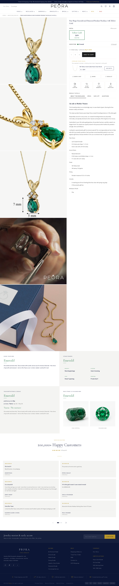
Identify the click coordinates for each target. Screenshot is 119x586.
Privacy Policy (39, 583)
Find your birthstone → (94, 1)
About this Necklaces (78, 96)
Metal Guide (51, 557)
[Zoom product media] (63, 21)
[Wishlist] (105, 6)
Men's (84, 11)
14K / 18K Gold (97, 568)
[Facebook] (13, 565)
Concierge (14, 6)
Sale (100, 11)
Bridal (64, 11)
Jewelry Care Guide (54, 563)
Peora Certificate (98, 559)
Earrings (41, 11)
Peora (24, 549)
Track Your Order (76, 554)
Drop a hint (77, 76)
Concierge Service (53, 569)
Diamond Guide (52, 566)
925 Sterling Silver (98, 565)
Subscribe (109, 536)
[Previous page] (53, 523)
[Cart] (114, 6)
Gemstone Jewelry (13, 15)
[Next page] (66, 523)
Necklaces (29, 11)
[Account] (110, 6)
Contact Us (74, 560)
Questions (105, 96)
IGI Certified (96, 562)
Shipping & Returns (76, 552)
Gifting (74, 11)
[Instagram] (5, 565)
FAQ (72, 557)
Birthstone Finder (53, 552)
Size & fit (96, 96)
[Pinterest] (9, 565)
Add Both (109, 68)
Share (94, 76)
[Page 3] (61, 522)
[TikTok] (17, 565)
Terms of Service (49, 583)
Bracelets (53, 11)
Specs (89, 96)
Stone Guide (51, 554)
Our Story (6, 6)
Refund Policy (60, 583)
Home (4, 15)
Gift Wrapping (75, 563)
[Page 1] (58, 522)
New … (93, 11)
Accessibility (69, 583)
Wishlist (109, 76)
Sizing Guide (51, 560)
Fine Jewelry (24, 552)
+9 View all (113, 44)
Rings (19, 11)
